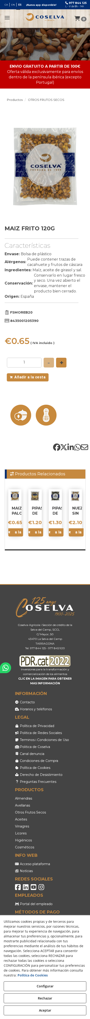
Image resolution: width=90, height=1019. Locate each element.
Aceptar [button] (45, 1010)
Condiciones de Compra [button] (38, 761)
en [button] (13, 4)
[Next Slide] (80, 166)
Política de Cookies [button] (34, 768)
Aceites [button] (21, 819)
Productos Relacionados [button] (39, 473)
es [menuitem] (19, 4)
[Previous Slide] (10, 166)
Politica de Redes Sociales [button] (40, 733)
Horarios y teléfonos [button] (35, 709)
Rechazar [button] (45, 998)
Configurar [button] (45, 986)
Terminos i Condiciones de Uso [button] (44, 740)
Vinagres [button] (22, 826)
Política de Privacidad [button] (36, 726)
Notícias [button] (26, 871)
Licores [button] (21, 833)
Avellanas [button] (22, 805)
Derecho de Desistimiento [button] (41, 775)
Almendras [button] (23, 798)
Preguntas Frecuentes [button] (37, 782)
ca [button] (6, 4)
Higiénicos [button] (23, 840)
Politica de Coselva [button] (34, 747)
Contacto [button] (27, 702)
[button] (45, 17)
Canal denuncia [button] (31, 754)
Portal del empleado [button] (36, 904)
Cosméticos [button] (24, 847)
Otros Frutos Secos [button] (30, 812)
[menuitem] (13, 5)
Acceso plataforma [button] (34, 864)
